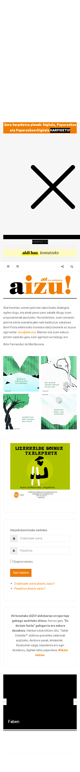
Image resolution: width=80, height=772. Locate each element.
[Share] (62, 266)
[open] (8, 266)
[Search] (72, 266)
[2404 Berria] (40, 253)
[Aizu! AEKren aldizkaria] (40, 285)
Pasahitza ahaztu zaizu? (29, 588)
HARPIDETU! (60, 130)
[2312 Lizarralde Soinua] (40, 471)
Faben (13, 722)
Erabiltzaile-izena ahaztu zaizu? (34, 584)
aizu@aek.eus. (27, 332)
